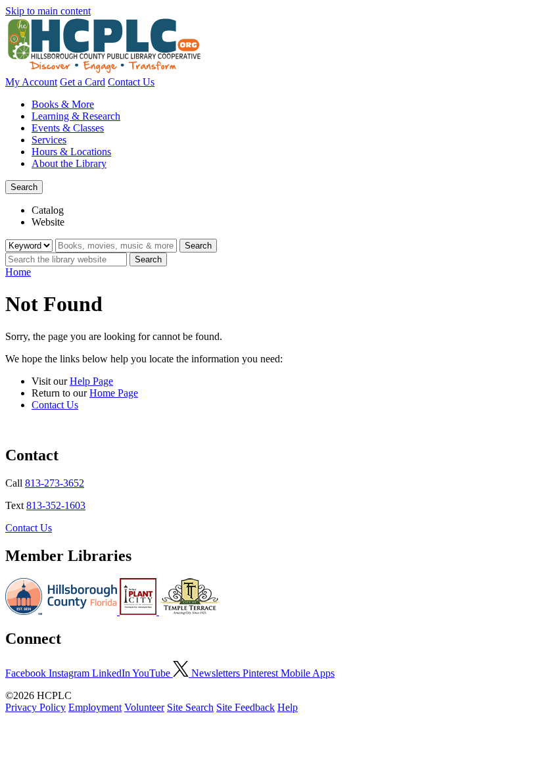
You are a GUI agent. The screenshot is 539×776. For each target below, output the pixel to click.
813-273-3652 (54, 483)
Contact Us (131, 81)
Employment (95, 707)
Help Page (91, 381)
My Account (31, 81)
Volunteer (144, 707)
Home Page (113, 393)
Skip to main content (48, 10)
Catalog (48, 210)
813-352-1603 (55, 505)
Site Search (190, 707)
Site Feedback (245, 707)
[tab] (283, 210)
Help (287, 707)
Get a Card (82, 81)
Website (48, 222)
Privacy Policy (35, 707)
